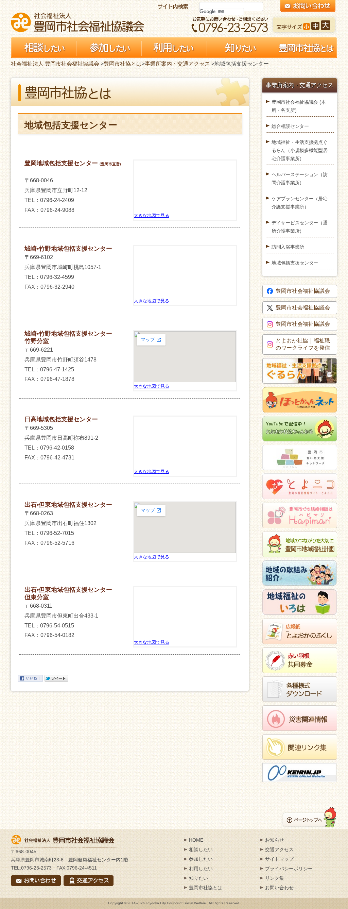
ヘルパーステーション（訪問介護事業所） (300, 178)
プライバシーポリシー (289, 868)
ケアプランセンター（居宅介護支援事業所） (300, 202)
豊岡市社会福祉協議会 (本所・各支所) (299, 106)
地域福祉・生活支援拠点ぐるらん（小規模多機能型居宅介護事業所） (300, 150)
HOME (196, 840)
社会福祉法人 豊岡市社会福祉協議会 (77, 22)
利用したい (201, 868)
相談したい (201, 849)
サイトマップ (279, 859)
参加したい (201, 859)
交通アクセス (279, 849)
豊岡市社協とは (123, 64)
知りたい (198, 878)
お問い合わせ (279, 887)
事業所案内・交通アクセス (177, 64)
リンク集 (274, 878)
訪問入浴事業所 (288, 247)
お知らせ (274, 840)
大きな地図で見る (151, 215)
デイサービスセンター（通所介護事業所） (300, 227)
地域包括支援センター (295, 263)
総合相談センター (290, 126)
